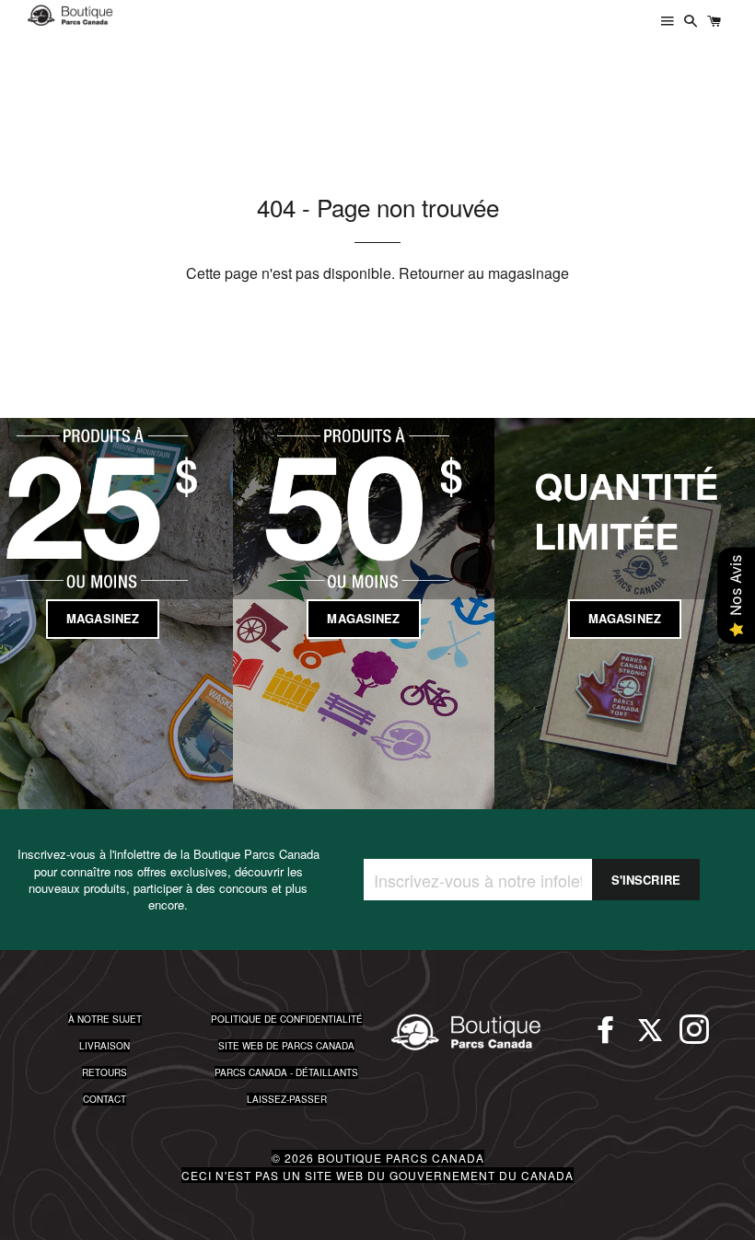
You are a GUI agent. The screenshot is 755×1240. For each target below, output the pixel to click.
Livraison (104, 1045)
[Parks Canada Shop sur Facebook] (606, 1037)
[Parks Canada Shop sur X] (650, 1037)
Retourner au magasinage (484, 273)
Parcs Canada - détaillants (286, 1072)
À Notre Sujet (105, 1019)
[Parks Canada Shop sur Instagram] (694, 1037)
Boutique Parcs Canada (401, 1157)
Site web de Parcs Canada (286, 1045)
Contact (104, 1099)
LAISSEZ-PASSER (287, 1099)
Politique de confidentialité (287, 1019)
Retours (104, 1072)
